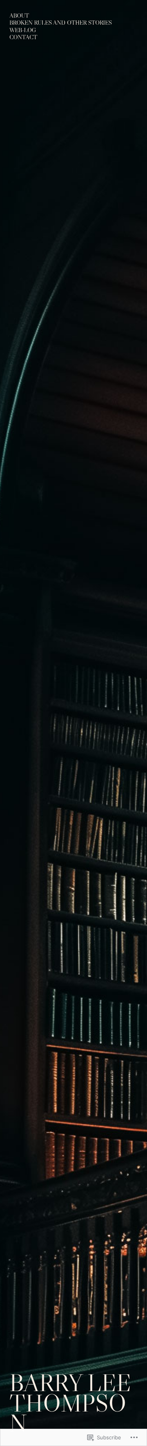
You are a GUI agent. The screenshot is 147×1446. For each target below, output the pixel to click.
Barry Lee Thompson (70, 1403)
